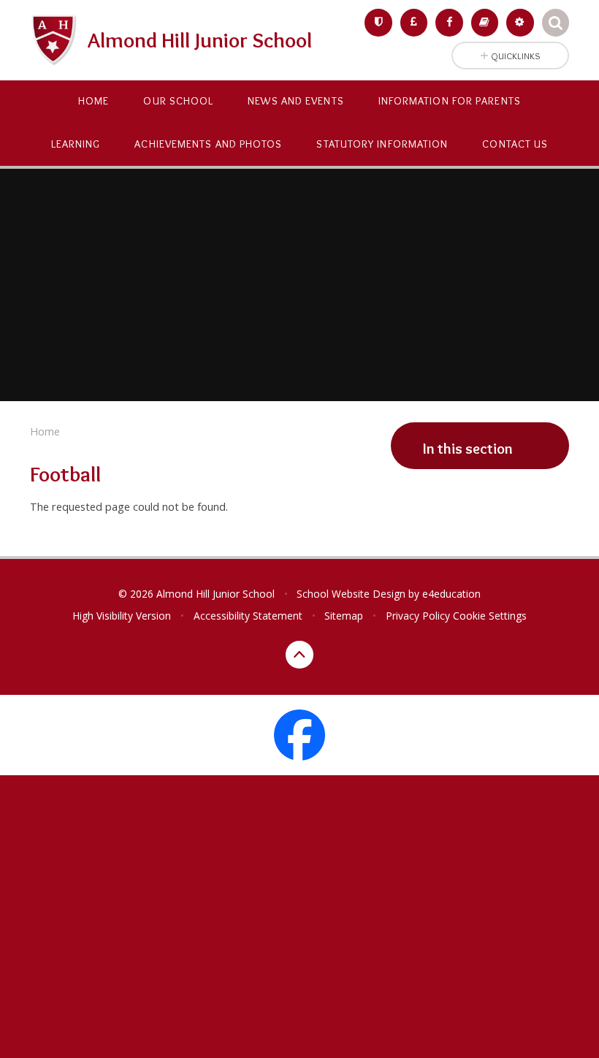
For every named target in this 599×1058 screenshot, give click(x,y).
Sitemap (343, 616)
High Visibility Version (121, 616)
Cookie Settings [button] (490, 616)
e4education (451, 594)
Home (45, 431)
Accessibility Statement (248, 616)
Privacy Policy (418, 616)
